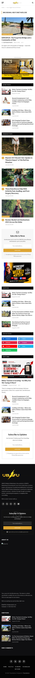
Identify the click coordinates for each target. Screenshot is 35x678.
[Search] (32, 2)
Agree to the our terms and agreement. (18, 532)
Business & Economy (7, 154)
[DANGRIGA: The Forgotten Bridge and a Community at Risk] (17, 26)
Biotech (4, 185)
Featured (4, 377)
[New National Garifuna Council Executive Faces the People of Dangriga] (6, 324)
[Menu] (3, 2)
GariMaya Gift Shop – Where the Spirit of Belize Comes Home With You (21, 111)
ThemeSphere (26, 673)
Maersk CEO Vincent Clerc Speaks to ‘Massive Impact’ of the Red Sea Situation (18, 160)
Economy (18, 666)
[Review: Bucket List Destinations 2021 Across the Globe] (17, 208)
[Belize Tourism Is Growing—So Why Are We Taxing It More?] (6, 91)
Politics (10, 666)
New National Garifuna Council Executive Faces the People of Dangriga (21, 323)
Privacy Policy (15, 455)
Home (5, 666)
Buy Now (17, 669)
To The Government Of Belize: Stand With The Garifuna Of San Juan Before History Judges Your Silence (22, 313)
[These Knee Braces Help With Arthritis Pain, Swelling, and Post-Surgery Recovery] (17, 177)
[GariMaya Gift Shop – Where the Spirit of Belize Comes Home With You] (6, 112)
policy (21, 532)
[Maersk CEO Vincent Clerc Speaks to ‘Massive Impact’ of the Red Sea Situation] (17, 146)
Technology (5, 216)
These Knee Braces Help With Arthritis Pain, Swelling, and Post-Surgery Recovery (17, 191)
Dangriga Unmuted (7, 34)
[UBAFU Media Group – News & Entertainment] (17, 2)
